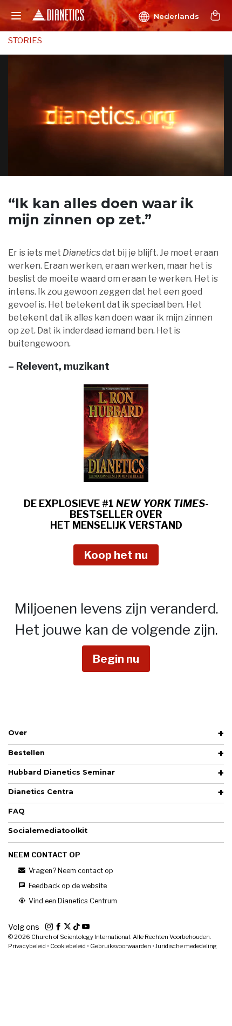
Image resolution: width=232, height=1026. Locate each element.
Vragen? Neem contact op (70, 871)
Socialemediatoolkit (47, 831)
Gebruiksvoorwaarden (120, 946)
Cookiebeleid (68, 946)
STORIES (25, 40)
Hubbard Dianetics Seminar (61, 772)
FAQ (16, 811)
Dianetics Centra (40, 792)
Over (17, 733)
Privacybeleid (27, 946)
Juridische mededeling (186, 946)
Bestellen (26, 753)
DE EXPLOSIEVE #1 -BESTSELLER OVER (116, 514)
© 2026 (109, 937)
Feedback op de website (67, 886)
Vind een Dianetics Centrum (72, 901)
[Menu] (16, 15)
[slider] (104, 168)
